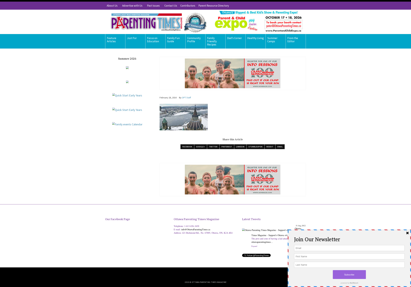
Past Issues (153, 5)
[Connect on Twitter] (289, 5)
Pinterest (227, 147)
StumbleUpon (255, 147)
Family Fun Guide (173, 39)
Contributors (187, 5)
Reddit (270, 147)
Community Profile (194, 39)
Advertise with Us (132, 5)
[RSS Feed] (284, 5)
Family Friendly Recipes (212, 41)
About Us (112, 5)
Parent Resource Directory (213, 5)
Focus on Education (153, 39)
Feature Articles (111, 39)
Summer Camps (272, 39)
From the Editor (292, 39)
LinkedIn (240, 147)
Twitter (213, 147)
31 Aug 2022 (301, 225)
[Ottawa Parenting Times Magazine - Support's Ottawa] (268, 227)
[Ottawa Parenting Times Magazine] (156, 22)
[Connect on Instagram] (298, 5)
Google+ (200, 147)
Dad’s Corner (234, 38)
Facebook (187, 147)
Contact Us (170, 5)
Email (280, 147)
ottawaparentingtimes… (262, 241)
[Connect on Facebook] (293, 5)
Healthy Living (255, 38)
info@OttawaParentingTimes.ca (195, 229)
